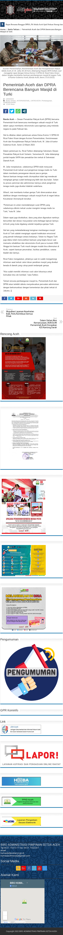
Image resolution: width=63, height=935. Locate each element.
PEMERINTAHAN (9, 102)
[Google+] (23, 868)
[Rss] (18, 868)
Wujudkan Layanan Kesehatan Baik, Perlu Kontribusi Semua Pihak (20, 312)
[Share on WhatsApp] (18, 111)
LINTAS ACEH (36, 101)
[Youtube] (39, 868)
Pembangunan (47, 101)
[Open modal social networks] (24, 111)
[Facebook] (29, 868)
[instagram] (44, 868)
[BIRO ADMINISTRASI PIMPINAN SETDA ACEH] (31, 9)
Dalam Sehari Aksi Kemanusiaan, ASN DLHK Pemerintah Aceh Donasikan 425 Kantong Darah (43, 323)
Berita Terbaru (13, 29)
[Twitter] (34, 868)
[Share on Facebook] (5, 111)
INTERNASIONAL (23, 101)
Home (2, 29)
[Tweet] (11, 111)
